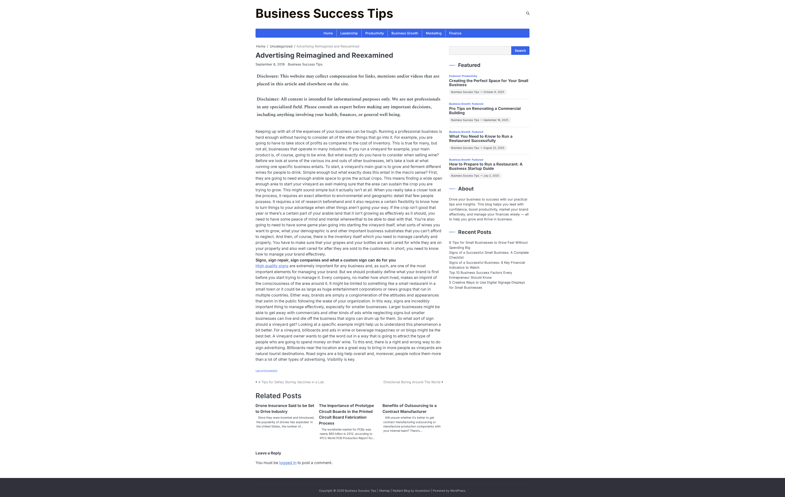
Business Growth (404, 33)
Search (520, 50)
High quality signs (272, 266)
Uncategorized (266, 371)
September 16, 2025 (495, 120)
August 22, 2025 (493, 147)
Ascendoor (422, 490)
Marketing (434, 33)
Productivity (374, 33)
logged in (287, 462)
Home (328, 33)
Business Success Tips (324, 13)
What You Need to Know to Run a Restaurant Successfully (480, 138)
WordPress (457, 490)
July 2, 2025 (491, 175)
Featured (455, 76)
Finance (455, 33)
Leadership (349, 33)
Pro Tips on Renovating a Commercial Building (485, 111)
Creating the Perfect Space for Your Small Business (488, 83)
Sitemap (384, 490)
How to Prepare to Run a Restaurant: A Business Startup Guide (486, 166)
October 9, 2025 (493, 92)
